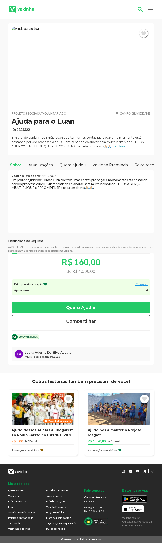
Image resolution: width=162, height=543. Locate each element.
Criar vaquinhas (17, 501)
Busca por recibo (55, 528)
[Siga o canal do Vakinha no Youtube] (137, 471)
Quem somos (16, 490)
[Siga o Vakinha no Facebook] (130, 471)
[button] (81, 67)
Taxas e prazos (54, 495)
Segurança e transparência (61, 523)
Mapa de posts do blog (58, 517)
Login (11, 506)
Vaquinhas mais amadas (21, 512)
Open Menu (150, 9)
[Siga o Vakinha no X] (145, 471)
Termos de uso (16, 523)
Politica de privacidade (20, 517)
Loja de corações (55, 501)
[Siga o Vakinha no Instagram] (123, 471)
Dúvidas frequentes (57, 490)
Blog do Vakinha (55, 512)
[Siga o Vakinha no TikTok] (152, 471)
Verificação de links (19, 528)
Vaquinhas (14, 495)
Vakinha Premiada (56, 506)
